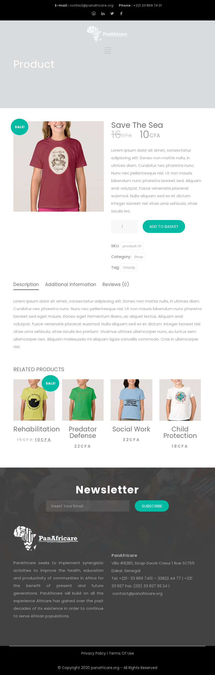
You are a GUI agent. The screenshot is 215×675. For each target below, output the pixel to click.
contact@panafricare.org (84, 5)
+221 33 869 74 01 (140, 5)
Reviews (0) (116, 285)
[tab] (26, 285)
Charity (129, 267)
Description (26, 285)
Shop (138, 256)
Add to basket (164, 226)
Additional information (70, 285)
